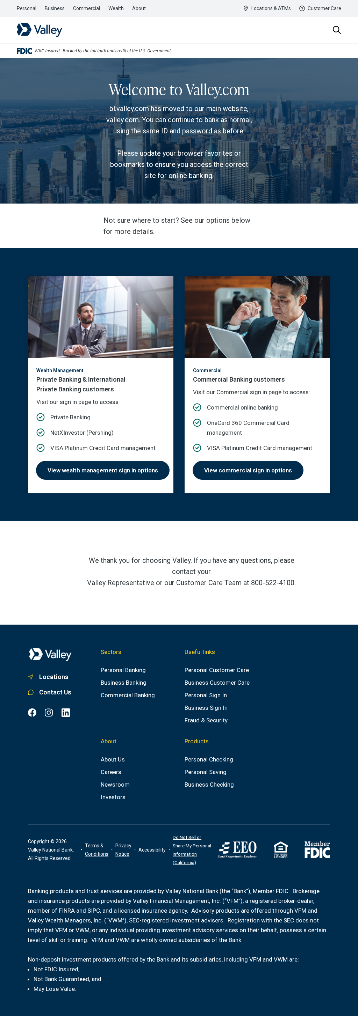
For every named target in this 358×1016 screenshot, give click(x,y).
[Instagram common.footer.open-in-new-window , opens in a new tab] (49, 712)
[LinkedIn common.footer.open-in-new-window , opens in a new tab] (66, 712)
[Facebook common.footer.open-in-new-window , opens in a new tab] (32, 712)
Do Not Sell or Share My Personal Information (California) (192, 849)
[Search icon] (337, 30)
